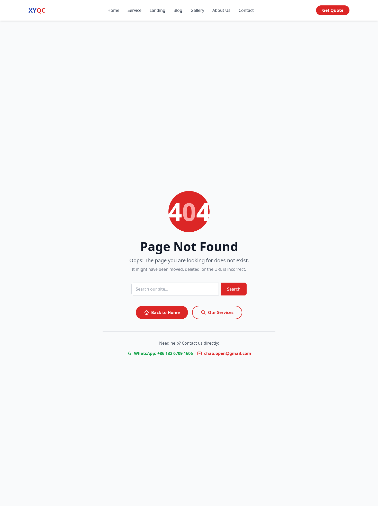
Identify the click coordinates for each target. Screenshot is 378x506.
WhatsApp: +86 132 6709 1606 (163, 353)
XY (37, 10)
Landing (157, 10)
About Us (221, 10)
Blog (178, 10)
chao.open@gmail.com (227, 353)
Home (113, 10)
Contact (246, 10)
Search (233, 289)
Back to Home (165, 312)
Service (134, 10)
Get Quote (332, 10)
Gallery (197, 10)
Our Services (220, 312)
